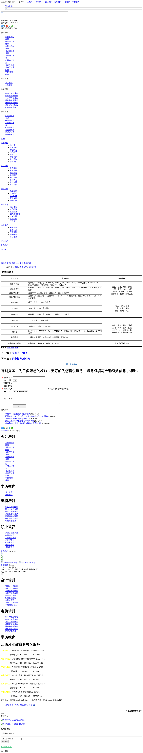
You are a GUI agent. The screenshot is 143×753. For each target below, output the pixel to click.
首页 (16, 267)
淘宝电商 (13, 200)
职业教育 (4, 263)
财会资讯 (4, 166)
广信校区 (39, 2)
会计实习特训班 (11, 591)
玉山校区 (66, 2)
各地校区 (4, 565)
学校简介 (13, 145)
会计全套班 (9, 65)
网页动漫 (13, 227)
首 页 (3, 139)
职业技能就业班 (11, 93)
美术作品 (13, 235)
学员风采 (13, 154)
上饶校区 (30, 2)
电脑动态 (13, 191)
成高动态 (13, 212)
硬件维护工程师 (11, 105)
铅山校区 (48, 2)
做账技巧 (13, 173)
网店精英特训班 (11, 103)
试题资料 (13, 219)
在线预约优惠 (6, 747)
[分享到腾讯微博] (10, 26)
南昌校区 (57, 2)
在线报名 (4, 241)
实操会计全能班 (11, 586)
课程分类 (4, 431)
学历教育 (4, 205)
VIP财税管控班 (11, 605)
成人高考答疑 (15, 214)
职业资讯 (4, 189)
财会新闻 (13, 168)
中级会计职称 (10, 598)
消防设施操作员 (11, 533)
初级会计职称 (10, 595)
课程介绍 (23, 267)
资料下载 (13, 177)
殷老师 (22, 724)
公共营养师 (9, 130)
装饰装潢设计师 (11, 100)
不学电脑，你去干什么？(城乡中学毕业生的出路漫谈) (26, 416)
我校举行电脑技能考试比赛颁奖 (17, 414)
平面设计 (13, 196)
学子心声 (13, 157)
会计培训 (19, 263)
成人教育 (9, 83)
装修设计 (13, 198)
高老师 (22, 720)
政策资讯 (13, 216)
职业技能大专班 (11, 96)
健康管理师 (9, 134)
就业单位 (13, 184)
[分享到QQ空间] (4, 26)
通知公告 (13, 159)
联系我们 (13, 162)
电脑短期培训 (10, 107)
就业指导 (13, 182)
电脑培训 (27, 263)
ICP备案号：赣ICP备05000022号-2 (18, 705)
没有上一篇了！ (21, 352)
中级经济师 (9, 120)
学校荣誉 (13, 150)
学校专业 (13, 221)
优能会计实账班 (11, 588)
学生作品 (4, 225)
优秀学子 (13, 152)
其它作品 (13, 237)
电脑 (16, 348)
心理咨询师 (9, 127)
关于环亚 (4, 143)
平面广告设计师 (11, 98)
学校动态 (13, 147)
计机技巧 (13, 193)
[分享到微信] (12, 26)
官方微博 (9, 6)
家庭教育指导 (10, 538)
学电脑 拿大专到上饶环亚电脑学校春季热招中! (23, 423)
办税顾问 (13, 175)
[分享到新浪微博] (7, 26)
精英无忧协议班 (11, 602)
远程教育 (9, 85)
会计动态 (13, 180)
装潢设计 (13, 230)
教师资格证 (9, 132)
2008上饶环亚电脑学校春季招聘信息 (19, 421)
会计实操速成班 (11, 593)
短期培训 (10, 348)
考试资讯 (13, 170)
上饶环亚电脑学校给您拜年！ (17, 419)
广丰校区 (75, 2)
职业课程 (13, 207)
